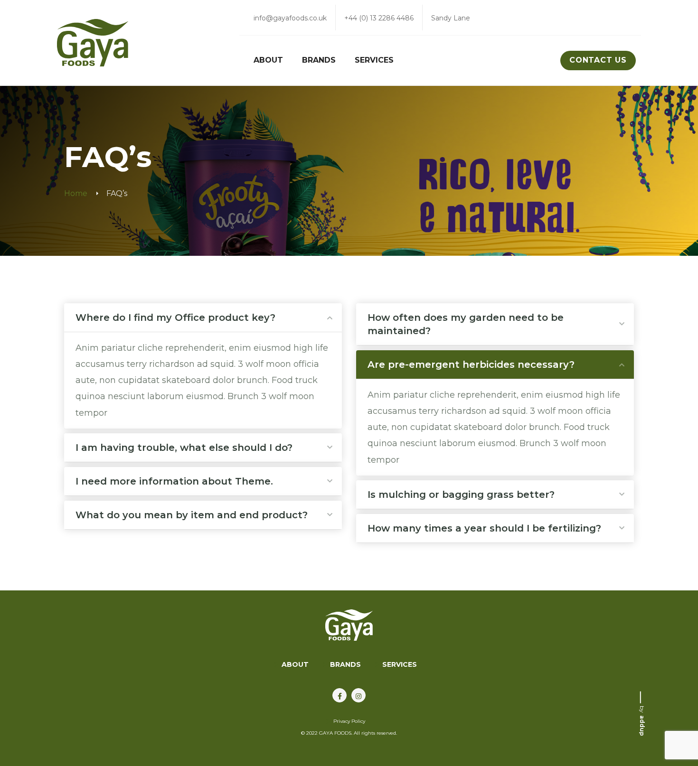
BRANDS (345, 664)
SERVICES (399, 664)
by (642, 721)
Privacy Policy (349, 721)
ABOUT (295, 664)
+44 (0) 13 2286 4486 (379, 18)
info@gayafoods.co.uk (290, 18)
